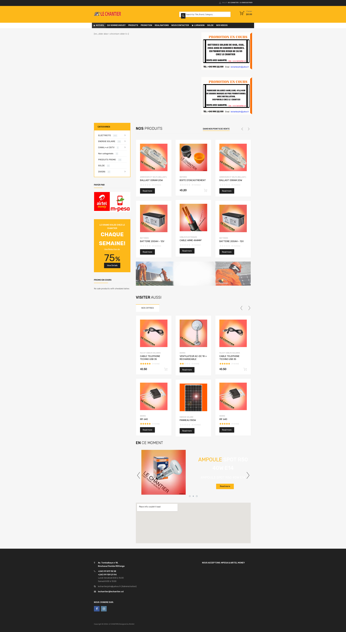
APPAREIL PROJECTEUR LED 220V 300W (216, 473)
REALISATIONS (162, 25)
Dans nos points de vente (216, 129)
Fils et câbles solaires (150, 353)
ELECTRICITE (104, 135)
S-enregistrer (246, 3)
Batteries (144, 238)
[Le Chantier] (107, 15)
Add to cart (205, 190)
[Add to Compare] (167, 149)
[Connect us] (97, 608)
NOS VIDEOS (221, 25)
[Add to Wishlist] (167, 145)
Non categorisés (105, 153)
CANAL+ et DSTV (106, 147)
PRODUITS (133, 25)
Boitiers (183, 177)
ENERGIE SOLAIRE (186, 417)
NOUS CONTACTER (180, 25)
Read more (147, 191)
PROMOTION (146, 25)
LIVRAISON (199, 25)
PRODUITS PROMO (107, 159)
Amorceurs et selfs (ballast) (153, 177)
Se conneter (233, 3)
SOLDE (210, 25)
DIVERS (143, 416)
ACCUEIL (100, 25)
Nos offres (147, 308)
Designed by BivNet (126, 624)
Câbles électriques (188, 237)
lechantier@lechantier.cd (111, 591)
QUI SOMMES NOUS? (116, 25)
